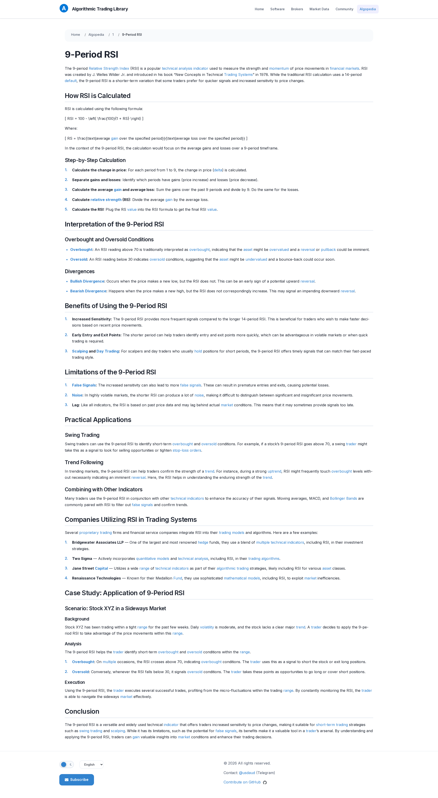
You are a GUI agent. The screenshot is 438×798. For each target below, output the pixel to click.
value (132, 209)
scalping (118, 730)
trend (209, 471)
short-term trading (332, 724)
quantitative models (152, 558)
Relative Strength (103, 68)
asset (247, 249)
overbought (199, 249)
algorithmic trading (233, 568)
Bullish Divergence (87, 281)
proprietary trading (95, 532)
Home (259, 9)
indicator (200, 68)
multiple (263, 542)
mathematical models (242, 578)
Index (124, 68)
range (144, 568)
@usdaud (247, 772)
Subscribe (79, 779)
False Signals (84, 385)
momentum (279, 68)
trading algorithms (263, 558)
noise (199, 395)
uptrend (274, 471)
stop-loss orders (187, 450)
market (227, 405)
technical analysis (177, 68)
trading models (231, 532)
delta (218, 170)
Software (277, 9)
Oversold (78, 259)
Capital (101, 568)
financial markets (344, 68)
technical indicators (187, 498)
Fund (177, 578)
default (71, 80)
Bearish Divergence (88, 291)
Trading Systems (238, 74)
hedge (203, 542)
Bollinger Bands (343, 498)
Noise (77, 395)
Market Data (319, 9)
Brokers (297, 9)
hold (198, 351)
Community (344, 9)
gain (114, 138)
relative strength (106, 199)
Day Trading (107, 351)
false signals (190, 385)
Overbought (81, 249)
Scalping (80, 351)
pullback (328, 249)
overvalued (279, 249)
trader (351, 444)
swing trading (90, 730)
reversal (308, 249)
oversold (157, 259)
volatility (207, 627)
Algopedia (368, 9)
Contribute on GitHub (243, 782)
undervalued (256, 259)
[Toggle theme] (66, 764)
